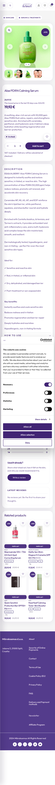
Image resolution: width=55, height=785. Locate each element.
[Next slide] (45, 46)
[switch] (48, 393)
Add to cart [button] (15, 546)
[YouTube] (40, 744)
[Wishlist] (45, 5)
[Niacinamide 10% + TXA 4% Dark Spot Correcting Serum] (15, 531)
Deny (27, 442)
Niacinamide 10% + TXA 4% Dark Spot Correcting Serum (15, 555)
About (31, 639)
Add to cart (38, 146)
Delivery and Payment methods (39, 703)
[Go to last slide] (10, 46)
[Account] (38, 5)
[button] (8, 74)
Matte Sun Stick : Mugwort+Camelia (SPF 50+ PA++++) (39, 555)
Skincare (10, 18)
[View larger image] (9, 30)
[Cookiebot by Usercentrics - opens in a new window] (40, 340)
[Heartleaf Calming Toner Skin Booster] (39, 582)
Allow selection (27, 435)
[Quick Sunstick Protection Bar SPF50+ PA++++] (15, 582)
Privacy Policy (35, 684)
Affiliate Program (37, 724)
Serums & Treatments (31, 18)
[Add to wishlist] (47, 136)
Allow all (27, 426)
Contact (32, 658)
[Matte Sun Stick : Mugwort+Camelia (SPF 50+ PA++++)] (39, 531)
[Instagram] (20, 744)
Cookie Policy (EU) (37, 676)
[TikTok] (35, 744)
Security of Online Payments (37, 648)
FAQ (31, 693)
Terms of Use (35, 667)
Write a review (19, 477)
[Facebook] (15, 744)
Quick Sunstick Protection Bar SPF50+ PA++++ (15, 605)
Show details (41, 419)
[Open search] (10, 5)
